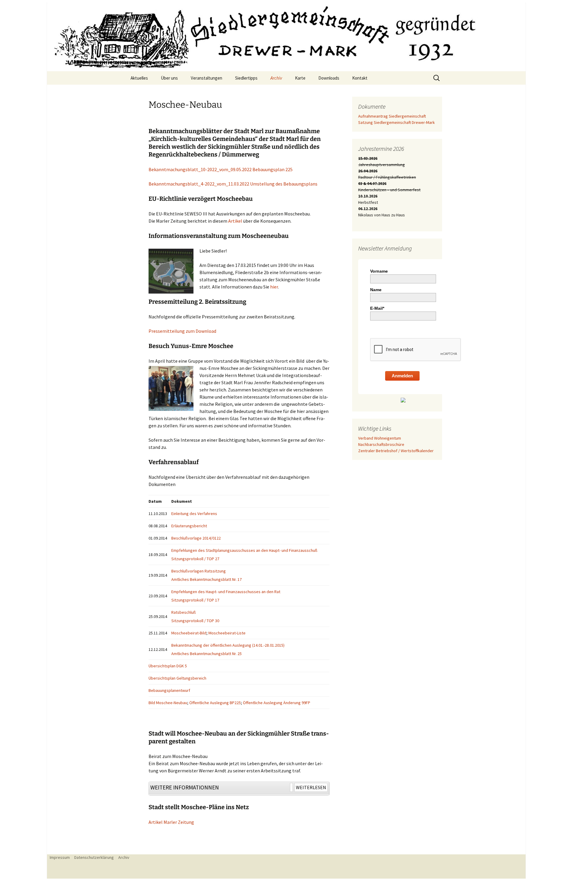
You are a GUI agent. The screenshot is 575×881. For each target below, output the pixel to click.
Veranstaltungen (206, 78)
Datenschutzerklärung (94, 857)
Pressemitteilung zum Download (182, 331)
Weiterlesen (311, 787)
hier (274, 287)
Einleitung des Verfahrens (194, 513)
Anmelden (402, 375)
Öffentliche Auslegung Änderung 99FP (276, 702)
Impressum (60, 857)
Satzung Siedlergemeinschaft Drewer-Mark (396, 122)
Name (376, 289)
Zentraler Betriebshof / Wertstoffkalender (396, 450)
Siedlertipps (246, 78)
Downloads (328, 78)
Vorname (379, 271)
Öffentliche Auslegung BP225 (215, 702)
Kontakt (359, 78)
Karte (300, 78)
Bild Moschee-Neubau (168, 702)
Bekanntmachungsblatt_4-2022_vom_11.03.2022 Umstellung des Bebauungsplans (233, 184)
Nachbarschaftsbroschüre (381, 444)
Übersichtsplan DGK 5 (168, 666)
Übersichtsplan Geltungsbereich (177, 678)
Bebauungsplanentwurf (170, 690)
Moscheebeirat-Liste (227, 633)
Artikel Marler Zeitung (171, 822)
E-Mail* (377, 308)
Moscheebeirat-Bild (188, 633)
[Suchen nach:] (437, 78)
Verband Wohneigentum (379, 438)
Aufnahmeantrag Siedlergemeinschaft (392, 116)
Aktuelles (139, 78)
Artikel (235, 221)
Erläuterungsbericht (189, 525)
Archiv (276, 78)
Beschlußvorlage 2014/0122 (196, 538)
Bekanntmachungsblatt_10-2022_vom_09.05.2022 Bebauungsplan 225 (221, 169)
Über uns (169, 78)
